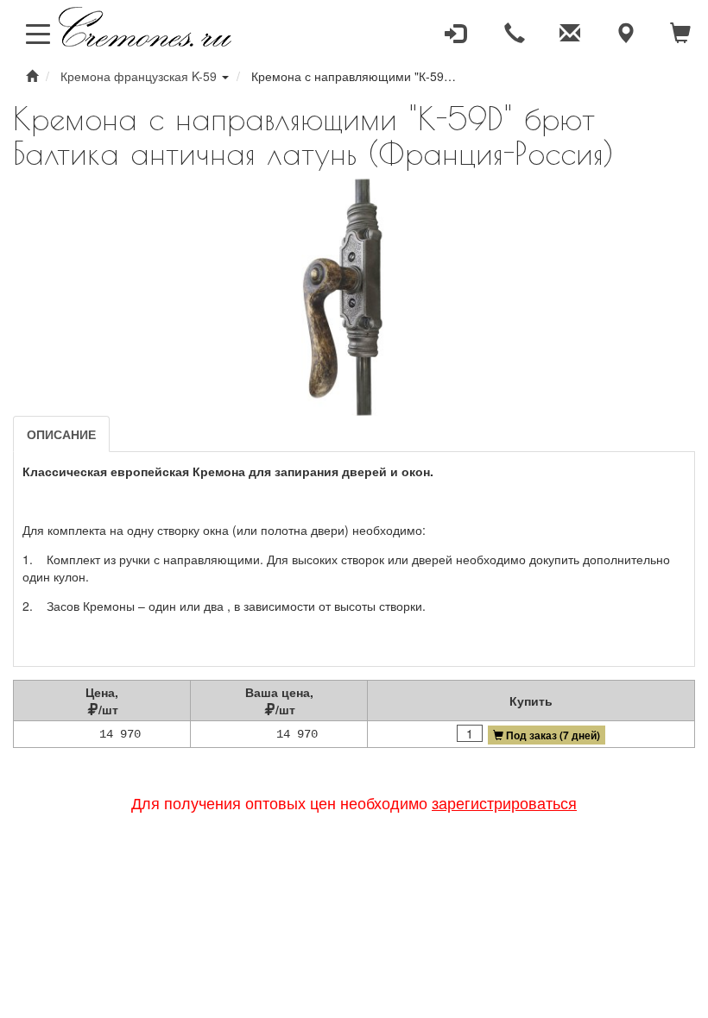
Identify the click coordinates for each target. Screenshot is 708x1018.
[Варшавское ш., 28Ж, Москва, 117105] (625, 34)
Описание (61, 434)
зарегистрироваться (504, 802)
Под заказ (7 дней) (553, 735)
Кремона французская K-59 (138, 76)
